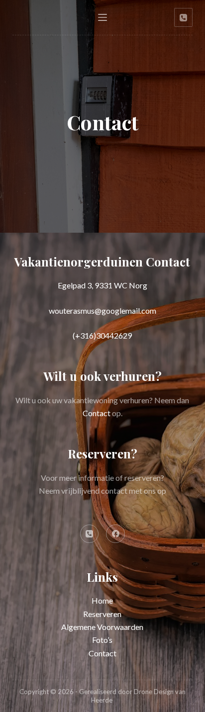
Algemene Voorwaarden (102, 626)
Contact (96, 413)
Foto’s (102, 639)
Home (102, 600)
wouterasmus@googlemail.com (102, 310)
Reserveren (102, 614)
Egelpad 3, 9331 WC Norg (102, 285)
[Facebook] (115, 534)
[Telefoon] (183, 17)
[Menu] (102, 17)
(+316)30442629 (102, 335)
